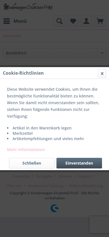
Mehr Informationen (26, 149)
